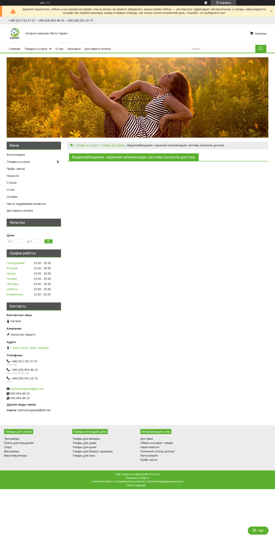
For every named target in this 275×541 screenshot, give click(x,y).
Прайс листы (148, 459)
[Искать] (260, 49)
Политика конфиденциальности (165, 481)
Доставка (146, 438)
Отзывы (12, 196)
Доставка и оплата (98, 48)
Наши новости (149, 447)
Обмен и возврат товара (156, 443)
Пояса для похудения (18, 443)
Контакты (74, 48)
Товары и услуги (35, 48)
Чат (261, 530)
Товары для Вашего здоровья (92, 451)
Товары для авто (83, 455)
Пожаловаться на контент (130, 481)
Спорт (8, 447)
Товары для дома (112, 145)
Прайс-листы (16, 168)
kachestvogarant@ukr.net (27, 388)
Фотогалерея (16, 154)
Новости (13, 175)
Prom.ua (155, 474)
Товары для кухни (84, 447)
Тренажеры (11, 438)
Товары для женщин (86, 438)
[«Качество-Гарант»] (15, 33)
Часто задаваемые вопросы (26, 203)
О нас (60, 48)
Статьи (12, 182)
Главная (14, 48)
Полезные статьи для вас (157, 451)
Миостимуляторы (15, 455)
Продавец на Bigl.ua (137, 477)
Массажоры (11, 451)
